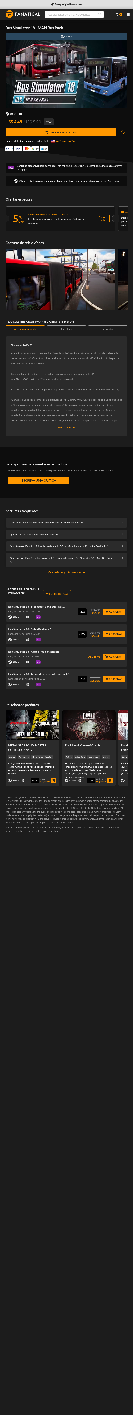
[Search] (100, 14)
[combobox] (78, 14)
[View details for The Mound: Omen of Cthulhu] (89, 725)
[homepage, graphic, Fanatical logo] (23, 14)
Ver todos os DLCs (57, 593)
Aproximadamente (25, 328)
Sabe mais (113, 180)
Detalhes (66, 328)
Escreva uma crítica (39, 480)
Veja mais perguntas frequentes (66, 572)
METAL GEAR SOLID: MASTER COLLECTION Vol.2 (27, 747)
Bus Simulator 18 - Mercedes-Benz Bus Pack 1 (36, 606)
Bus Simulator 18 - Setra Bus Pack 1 (29, 629)
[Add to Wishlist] (123, 132)
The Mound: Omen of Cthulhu (83, 745)
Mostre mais (65, 427)
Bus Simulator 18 (89, 165)
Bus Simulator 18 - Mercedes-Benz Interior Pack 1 (39, 674)
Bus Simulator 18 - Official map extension (33, 651)
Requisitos (107, 328)
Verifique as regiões (65, 141)
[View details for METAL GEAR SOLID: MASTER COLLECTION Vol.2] (32, 725)
